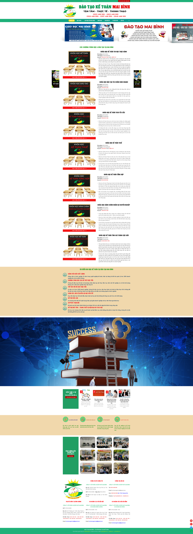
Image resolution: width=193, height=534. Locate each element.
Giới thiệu (79, 20)
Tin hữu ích (107, 20)
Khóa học (100, 20)
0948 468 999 (79, 517)
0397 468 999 (72, 517)
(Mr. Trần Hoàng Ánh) (123, 492)
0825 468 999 (80, 515)
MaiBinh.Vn (125, 495)
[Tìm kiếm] (129, 20)
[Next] (188, 33)
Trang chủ (71, 20)
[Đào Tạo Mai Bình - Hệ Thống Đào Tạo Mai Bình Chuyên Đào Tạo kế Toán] (70, 10)
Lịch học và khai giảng (90, 20)
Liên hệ (122, 20)
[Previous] (5, 33)
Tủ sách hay (115, 20)
